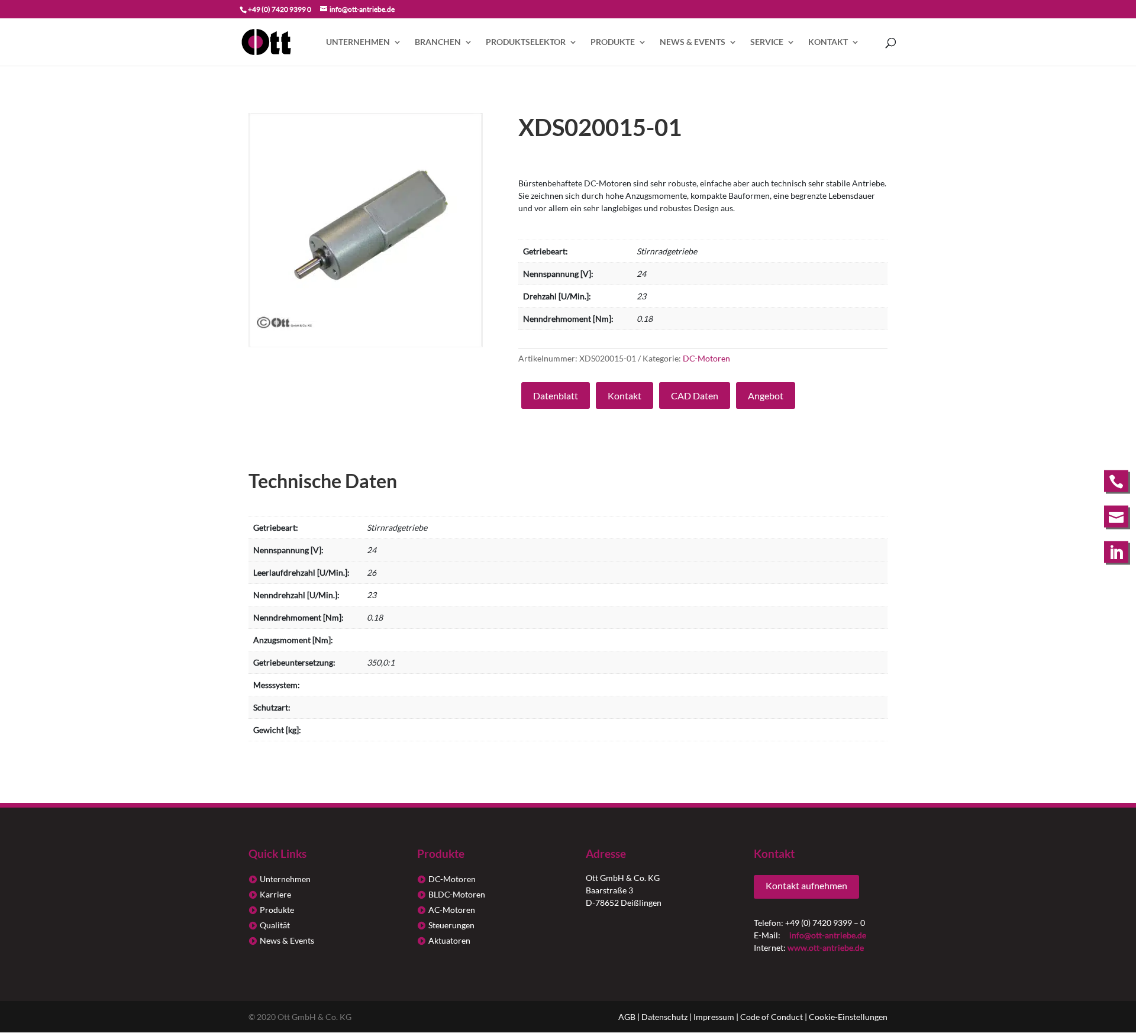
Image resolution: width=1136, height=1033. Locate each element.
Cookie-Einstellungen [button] (848, 1017)
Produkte (612, 42)
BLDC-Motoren (456, 894)
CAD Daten (694, 395)
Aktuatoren (449, 940)
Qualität (275, 925)
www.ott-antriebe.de (826, 947)
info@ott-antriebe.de (827, 935)
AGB (626, 1017)
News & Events (692, 42)
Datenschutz (664, 1017)
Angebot (765, 395)
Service (766, 42)
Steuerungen (451, 925)
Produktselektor (526, 42)
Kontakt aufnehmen (806, 885)
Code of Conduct (771, 1017)
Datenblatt (555, 395)
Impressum (713, 1017)
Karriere (275, 894)
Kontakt (828, 42)
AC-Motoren (451, 910)
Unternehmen (358, 42)
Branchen (438, 42)
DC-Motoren (706, 358)
